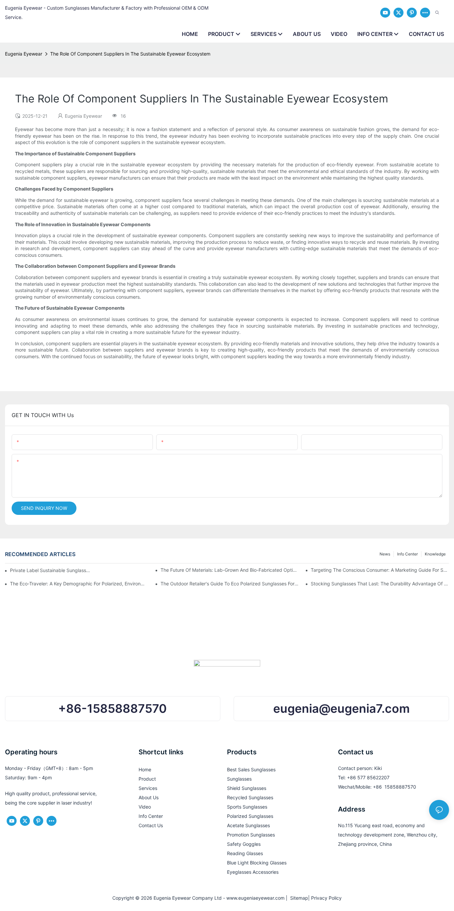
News (385, 553)
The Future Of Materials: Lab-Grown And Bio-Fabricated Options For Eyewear (230, 570)
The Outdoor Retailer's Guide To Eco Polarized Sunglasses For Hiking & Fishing (230, 583)
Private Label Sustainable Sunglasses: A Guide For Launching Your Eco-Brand (50, 570)
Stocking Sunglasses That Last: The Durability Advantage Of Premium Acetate (380, 583)
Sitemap (297, 898)
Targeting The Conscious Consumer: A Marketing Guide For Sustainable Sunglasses (380, 570)
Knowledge (435, 553)
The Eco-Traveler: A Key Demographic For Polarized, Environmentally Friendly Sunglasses (79, 583)
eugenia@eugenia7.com (341, 708)
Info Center (407, 553)
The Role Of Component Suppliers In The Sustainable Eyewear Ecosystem (130, 54)
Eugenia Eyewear (23, 54)
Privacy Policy (326, 898)
